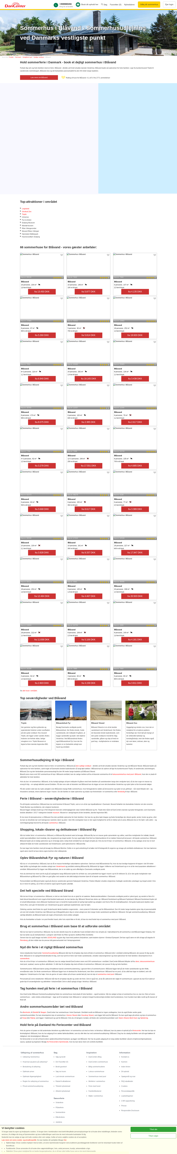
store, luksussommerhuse (145, 961)
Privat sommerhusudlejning (33, 1086)
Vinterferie (59, 1103)
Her (65, 1140)
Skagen (43, 1012)
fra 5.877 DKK (88, 291)
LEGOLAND (51, 938)
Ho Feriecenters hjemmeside (57, 1042)
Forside (11, 57)
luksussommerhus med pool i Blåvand (127, 774)
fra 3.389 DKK (135, 509)
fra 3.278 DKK (42, 466)
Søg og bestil (60, 1057)
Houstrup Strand (87, 1015)
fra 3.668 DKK (42, 509)
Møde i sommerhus (95, 1096)
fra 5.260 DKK (42, 335)
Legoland (25, 209)
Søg (105, 4)
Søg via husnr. (61, 1071)
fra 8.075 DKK (42, 422)
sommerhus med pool (106, 974)
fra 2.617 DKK (135, 422)
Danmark (18, 57)
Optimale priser (28, 1071)
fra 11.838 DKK (41, 639)
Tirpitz (24, 214)
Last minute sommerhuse (65, 1076)
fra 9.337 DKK (88, 552)
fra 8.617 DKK (88, 509)
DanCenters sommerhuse (98, 1062)
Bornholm (26, 1012)
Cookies (124, 1086)
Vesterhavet (60, 866)
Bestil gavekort (61, 1067)
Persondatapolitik (127, 1091)
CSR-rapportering (128, 1101)
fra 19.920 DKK (135, 335)
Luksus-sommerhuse (96, 1071)
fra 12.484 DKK (42, 596)
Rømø (32, 1018)
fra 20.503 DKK (135, 596)
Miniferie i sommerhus (96, 1081)
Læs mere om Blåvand (39, 77)
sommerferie (24, 959)
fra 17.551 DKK (88, 466)
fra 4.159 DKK (88, 683)
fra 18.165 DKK (88, 378)
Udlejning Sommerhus (31, 1057)
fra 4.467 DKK (88, 596)
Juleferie (59, 1122)
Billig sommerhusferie (96, 1067)
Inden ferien (125, 1067)
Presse (124, 1106)
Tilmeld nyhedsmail (63, 1086)
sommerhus (53, 823)
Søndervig (144, 1018)
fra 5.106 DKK (88, 639)
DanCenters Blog (94, 1057)
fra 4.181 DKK (135, 639)
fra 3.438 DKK (135, 378)
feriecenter (137, 1031)
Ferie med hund (94, 1086)
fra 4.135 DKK (135, 291)
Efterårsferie (60, 1117)
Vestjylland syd (27, 57)
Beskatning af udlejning (31, 1067)
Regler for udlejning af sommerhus (36, 1081)
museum (56, 813)
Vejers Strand (124, 1018)
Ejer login (169, 4)
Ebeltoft (35, 1012)
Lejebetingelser (127, 1096)
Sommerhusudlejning (50, 953)
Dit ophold (125, 1071)
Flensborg (24, 940)
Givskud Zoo (26, 212)
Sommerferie (60, 1112)
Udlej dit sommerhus (149, 4)
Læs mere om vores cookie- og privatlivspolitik (19, 1140)
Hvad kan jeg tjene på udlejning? (35, 1062)
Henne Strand (72, 1015)
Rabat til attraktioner (63, 1081)
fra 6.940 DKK (42, 378)
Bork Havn (133, 1018)
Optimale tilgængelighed (32, 1076)
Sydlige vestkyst (39, 57)
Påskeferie (60, 1107)
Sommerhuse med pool (97, 1076)
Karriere (124, 1062)
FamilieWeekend (94, 1091)
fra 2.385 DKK (88, 422)
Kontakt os (125, 1057)
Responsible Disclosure (130, 1111)
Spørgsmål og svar (128, 1076)
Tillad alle (153, 1129)
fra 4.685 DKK (135, 466)
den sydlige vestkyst (83, 766)
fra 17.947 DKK (135, 552)
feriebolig (121, 792)
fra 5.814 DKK (88, 335)
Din (62, 1062)
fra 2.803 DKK (42, 683)
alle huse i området (30, 691)
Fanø (24, 1018)
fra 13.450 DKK (42, 291)
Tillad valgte (153, 1136)
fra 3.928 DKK (42, 552)
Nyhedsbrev (129, 4)
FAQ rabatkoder (127, 1081)
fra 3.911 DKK (135, 683)
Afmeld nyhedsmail (63, 1091)
